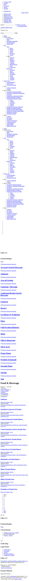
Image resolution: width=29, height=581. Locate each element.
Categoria (3, 392)
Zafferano (4, 399)
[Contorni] (8, 298)
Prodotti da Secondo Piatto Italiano (15, 111)
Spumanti (12, 53)
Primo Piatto (6, 353)
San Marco (9, 119)
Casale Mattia (10, 123)
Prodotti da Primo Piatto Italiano (14, 109)
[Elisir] (8, 317)
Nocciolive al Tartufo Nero (9, 489)
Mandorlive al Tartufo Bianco (10, 459)
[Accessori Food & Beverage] (8, 264)
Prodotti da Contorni (12, 112)
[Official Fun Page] (5, 561)
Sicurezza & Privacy (9, 553)
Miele (8, 40)
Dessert (12, 76)
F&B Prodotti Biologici (10, 327)
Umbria (12, 105)
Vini (5, 45)
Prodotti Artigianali (8, 360)
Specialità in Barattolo (12, 41)
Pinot (11, 66)
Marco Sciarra (18, 579)
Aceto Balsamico (11, 82)
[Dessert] (8, 305)
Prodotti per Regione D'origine (14, 98)
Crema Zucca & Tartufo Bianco (11, 449)
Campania (12, 102)
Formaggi (12, 70)
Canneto (9, 116)
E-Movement (13, 576)
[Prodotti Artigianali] (8, 356)
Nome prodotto (4, 393)
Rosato (11, 51)
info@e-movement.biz (6, 567)
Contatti (6, 3)
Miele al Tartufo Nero (7, 479)
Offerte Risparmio (8, 340)
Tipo (8, 46)
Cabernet (12, 63)
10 (4, 509)
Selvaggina (12, 74)
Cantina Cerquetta (11, 122)
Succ (5, 511)
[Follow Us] (14, 561)
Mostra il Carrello (21, 24)
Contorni (4, 302)
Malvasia (12, 57)
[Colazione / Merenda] (8, 283)
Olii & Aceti (7, 81)
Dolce (11, 52)
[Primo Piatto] (8, 350)
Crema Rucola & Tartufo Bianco (11, 439)
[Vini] (8, 375)
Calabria (12, 101)
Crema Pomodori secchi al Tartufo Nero (13, 429)
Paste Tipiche (10, 38)
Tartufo (4, 373)
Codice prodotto (5, 391)
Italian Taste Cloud (11, 126)
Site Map (6, 8)
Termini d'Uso (7, 549)
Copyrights (6, 551)
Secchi (11, 55)
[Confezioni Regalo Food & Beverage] (8, 290)
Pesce (11, 71)
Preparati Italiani (11, 42)
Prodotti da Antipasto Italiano (14, 108)
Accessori (9, 94)
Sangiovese (12, 67)
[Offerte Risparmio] (8, 337)
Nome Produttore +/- (6, 389)
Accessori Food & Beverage (12, 267)
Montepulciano (13, 64)
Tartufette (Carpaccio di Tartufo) (11, 409)
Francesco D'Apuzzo (12, 120)
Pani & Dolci (10, 44)
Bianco (11, 49)
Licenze (6, 552)
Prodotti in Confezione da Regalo (15, 96)
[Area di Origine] (8, 277)
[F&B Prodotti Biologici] (8, 324)
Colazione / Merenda (9, 287)
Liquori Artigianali (11, 87)
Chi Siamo (6, 6)
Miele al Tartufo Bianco (8, 469)
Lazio (11, 100)
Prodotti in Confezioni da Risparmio (15, 93)
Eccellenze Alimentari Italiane (14, 92)
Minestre (12, 72)
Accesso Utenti (7, 2)
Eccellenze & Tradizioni (10, 315)
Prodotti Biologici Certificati (14, 97)
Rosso (11, 48)
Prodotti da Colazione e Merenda (15, 107)
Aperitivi (12, 78)
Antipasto (4, 274)
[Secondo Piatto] (8, 363)
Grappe (8, 89)
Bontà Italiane (10, 124)
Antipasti (12, 79)
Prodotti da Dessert (11, 113)
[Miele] (8, 330)
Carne (11, 75)
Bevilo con (9, 68)
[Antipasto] (8, 270)
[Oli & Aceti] (8, 343)
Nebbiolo (12, 60)
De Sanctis (9, 118)
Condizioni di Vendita (9, 555)
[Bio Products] (2, 261)
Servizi (5, 7)
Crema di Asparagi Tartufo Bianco (12, 419)
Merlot (11, 59)
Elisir (3, 321)
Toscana (12, 104)
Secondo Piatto (6, 366)
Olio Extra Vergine (11, 85)
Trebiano (12, 61)
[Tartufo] (8, 369)
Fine (5, 512)
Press (5, 4)
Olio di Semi (10, 83)
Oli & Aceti (5, 347)
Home (5, 35)
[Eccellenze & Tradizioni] (8, 311)
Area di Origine (7, 280)
